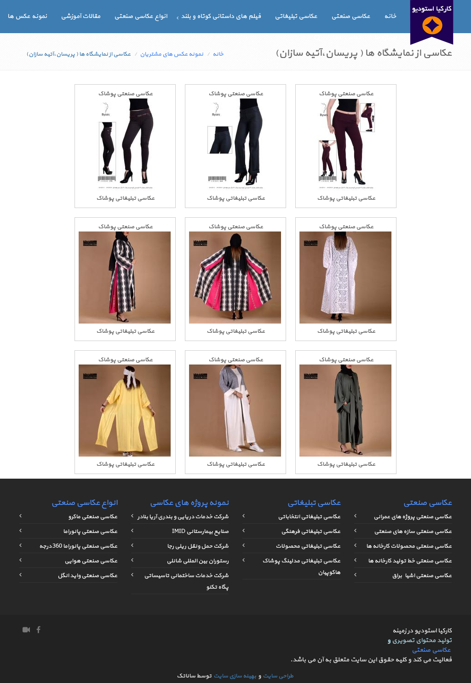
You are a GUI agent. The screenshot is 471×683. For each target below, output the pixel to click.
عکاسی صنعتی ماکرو (92, 516)
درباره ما (385, 37)
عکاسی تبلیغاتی (296, 16)
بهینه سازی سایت (234, 676)
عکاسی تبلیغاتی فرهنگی (310, 531)
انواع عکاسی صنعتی (140, 16)
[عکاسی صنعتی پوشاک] (346, 189)
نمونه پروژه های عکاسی (189, 503)
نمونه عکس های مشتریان (171, 54)
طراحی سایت (278, 676)
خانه (390, 16)
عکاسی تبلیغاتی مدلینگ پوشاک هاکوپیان (301, 566)
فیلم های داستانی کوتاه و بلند (221, 16)
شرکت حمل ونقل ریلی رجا (198, 546)
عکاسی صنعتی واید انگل (87, 575)
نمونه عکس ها (27, 16)
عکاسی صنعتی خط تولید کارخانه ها (410, 561)
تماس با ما (347, 37)
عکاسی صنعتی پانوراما (90, 531)
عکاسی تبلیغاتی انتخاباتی (309, 516)
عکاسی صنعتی (350, 16)
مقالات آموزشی (80, 16)
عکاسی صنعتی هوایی (90, 561)
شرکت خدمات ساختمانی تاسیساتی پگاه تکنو (186, 581)
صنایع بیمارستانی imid (200, 531)
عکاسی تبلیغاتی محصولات (308, 546)
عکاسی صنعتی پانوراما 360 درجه (78, 546)
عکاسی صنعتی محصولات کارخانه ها (409, 546)
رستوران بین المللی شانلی (198, 561)
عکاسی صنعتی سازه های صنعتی (413, 531)
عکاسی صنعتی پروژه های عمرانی (412, 516)
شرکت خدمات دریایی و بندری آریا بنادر (183, 516)
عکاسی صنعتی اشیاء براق (422, 575)
